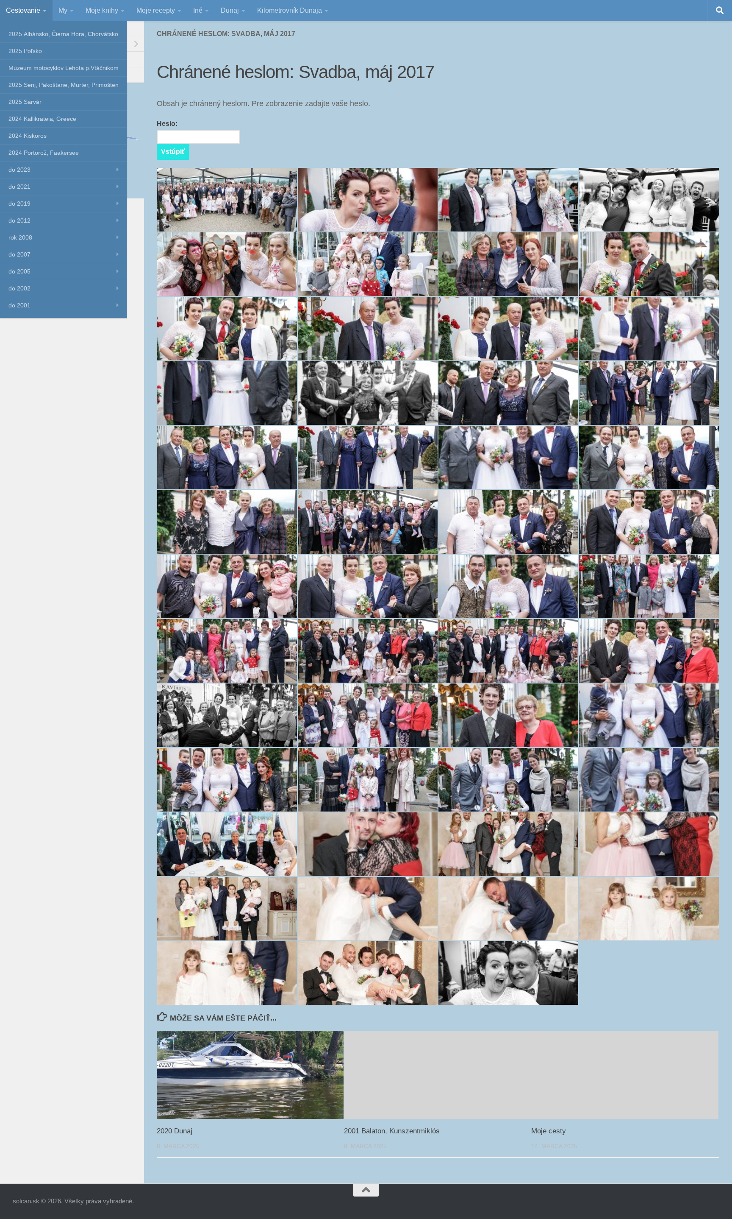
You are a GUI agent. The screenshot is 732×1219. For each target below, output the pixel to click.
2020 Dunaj (174, 1131)
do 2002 (19, 288)
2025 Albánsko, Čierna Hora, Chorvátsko (63, 34)
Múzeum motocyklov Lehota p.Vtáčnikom (63, 67)
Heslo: (167, 123)
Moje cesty (548, 1131)
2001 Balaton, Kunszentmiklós (392, 1131)
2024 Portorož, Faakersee (43, 152)
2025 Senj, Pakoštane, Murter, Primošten (63, 84)
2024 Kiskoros (27, 135)
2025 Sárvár (25, 101)
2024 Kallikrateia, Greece (42, 118)
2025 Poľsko (25, 50)
